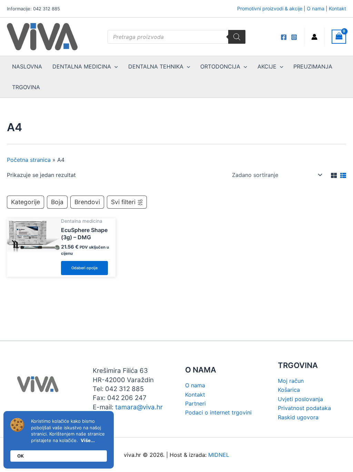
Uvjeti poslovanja (300, 399)
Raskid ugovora (298, 417)
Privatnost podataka (304, 408)
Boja (57, 202)
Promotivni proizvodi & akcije (269, 8)
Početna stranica (29, 159)
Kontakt (337, 8)
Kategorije (25, 202)
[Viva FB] (284, 37)
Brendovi (87, 202)
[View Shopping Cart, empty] (339, 37)
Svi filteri (123, 202)
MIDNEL (218, 454)
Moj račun (291, 380)
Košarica (289, 389)
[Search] (236, 37)
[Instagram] (294, 37)
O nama (315, 8)
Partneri (195, 403)
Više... (88, 440)
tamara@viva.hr (139, 407)
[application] (114, 66)
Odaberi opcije (84, 267)
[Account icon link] (314, 37)
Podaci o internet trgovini (218, 412)
